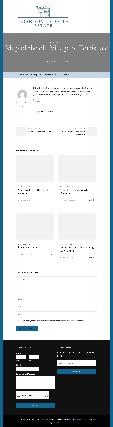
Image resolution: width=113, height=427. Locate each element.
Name (19, 353)
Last (30, 361)
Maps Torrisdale (47, 112)
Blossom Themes (81, 419)
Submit (35, 405)
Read (47, 200)
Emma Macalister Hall (22, 104)
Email (19, 365)
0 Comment (64, 61)
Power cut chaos (27, 247)
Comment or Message (26, 374)
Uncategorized (56, 43)
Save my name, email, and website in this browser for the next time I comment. (51, 321)
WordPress (57, 422)
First (17, 361)
